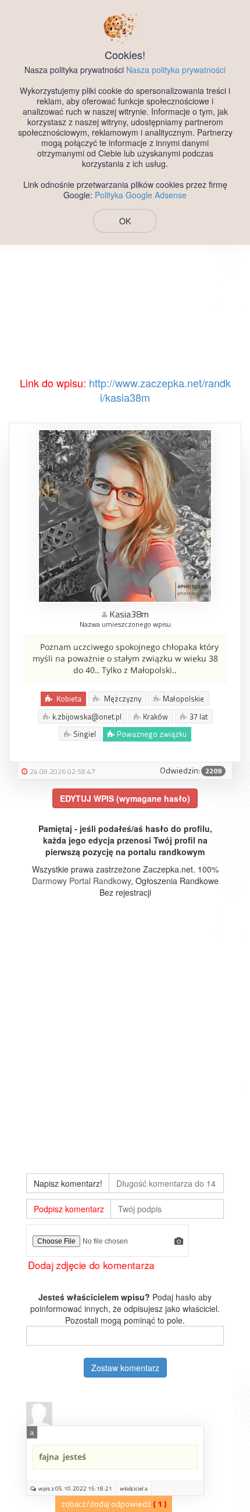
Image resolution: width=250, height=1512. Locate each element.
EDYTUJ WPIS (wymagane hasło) (125, 798)
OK (125, 221)
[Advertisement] (125, 245)
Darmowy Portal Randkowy (81, 880)
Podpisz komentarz (69, 1209)
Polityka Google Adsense (141, 195)
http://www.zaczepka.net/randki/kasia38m (160, 390)
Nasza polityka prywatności (176, 69)
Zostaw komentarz (125, 1367)
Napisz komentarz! (68, 1183)
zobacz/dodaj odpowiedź (106, 1504)
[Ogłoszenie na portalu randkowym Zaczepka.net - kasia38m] (125, 515)
